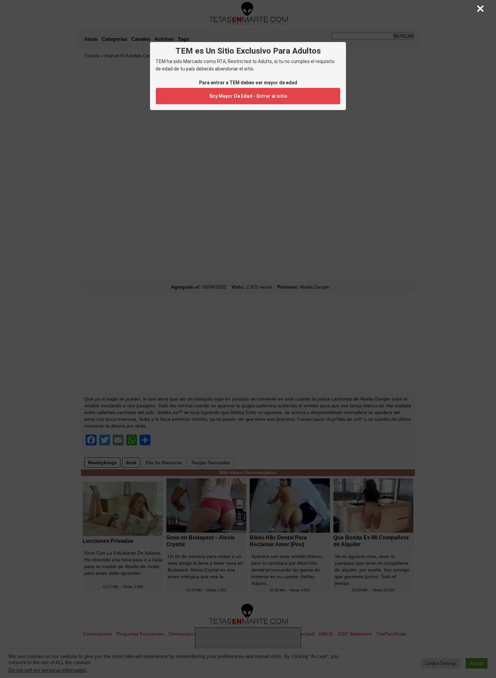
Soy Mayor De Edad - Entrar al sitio (248, 96)
